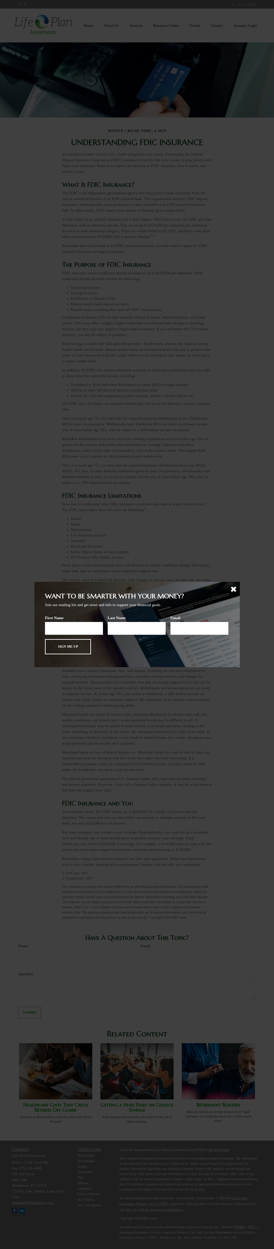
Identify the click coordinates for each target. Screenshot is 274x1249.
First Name (54, 618)
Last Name (117, 618)
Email (175, 618)
